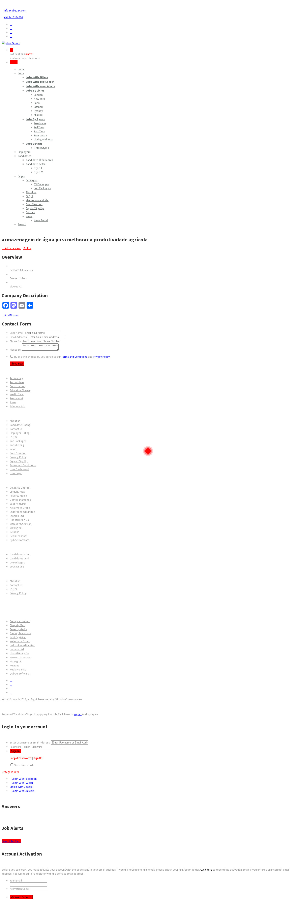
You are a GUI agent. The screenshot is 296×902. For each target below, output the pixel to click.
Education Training (20, 390)
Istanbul (38, 107)
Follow (27, 248)
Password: (16, 747)
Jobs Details (34, 143)
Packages (31, 180)
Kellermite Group (20, 508)
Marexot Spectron (20, 524)
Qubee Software (19, 540)
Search (22, 224)
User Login (16, 473)
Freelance (40, 123)
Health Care (17, 394)
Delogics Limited (20, 487)
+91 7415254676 (13, 17)
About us (31, 192)
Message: (15, 349)
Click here (206, 869)
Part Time (39, 131)
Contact (30, 212)
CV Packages (41, 184)
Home (21, 69)
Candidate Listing (20, 425)
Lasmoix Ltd (17, 516)
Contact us (16, 429)
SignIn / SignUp (35, 208)
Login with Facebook (24, 778)
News (29, 216)
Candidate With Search (39, 160)
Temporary (40, 135)
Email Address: (18, 337)
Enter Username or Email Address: (30, 742)
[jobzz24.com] (11, 43)
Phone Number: (19, 341)
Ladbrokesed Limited (22, 512)
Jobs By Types (35, 119)
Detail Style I (41, 148)
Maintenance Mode (37, 200)
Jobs (21, 73)
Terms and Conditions (74, 356)
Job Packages (42, 188)
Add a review (12, 248)
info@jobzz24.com (15, 10)
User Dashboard (19, 469)
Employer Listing (20, 433)
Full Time (39, 127)
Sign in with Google (21, 787)
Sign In (14, 62)
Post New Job (34, 204)
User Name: (16, 333)
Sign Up (37, 758)
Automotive (17, 382)
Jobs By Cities (35, 90)
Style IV (38, 172)
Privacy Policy (101, 356)
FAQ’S (29, 196)
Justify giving (18, 504)
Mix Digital (16, 528)
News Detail (41, 220)
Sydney (38, 111)
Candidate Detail (36, 164)
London (38, 95)
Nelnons (14, 532)
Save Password (23, 765)
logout (78, 714)
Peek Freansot (18, 536)
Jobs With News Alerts (40, 86)
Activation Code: (19, 889)
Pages (21, 176)
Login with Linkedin (23, 791)
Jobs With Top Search (40, 81)
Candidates (24, 156)
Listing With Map (43, 139)
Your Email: (16, 880)
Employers (24, 152)
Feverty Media (18, 495)
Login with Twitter (22, 783)
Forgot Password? (21, 758)
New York (39, 99)
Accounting (16, 378)
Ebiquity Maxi (17, 491)
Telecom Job (17, 406)
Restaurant (16, 398)
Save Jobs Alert (11, 841)
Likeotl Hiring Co (19, 520)
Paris (37, 103)
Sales (13, 402)
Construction (17, 386)
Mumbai (38, 115)
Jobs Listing (17, 445)
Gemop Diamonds (20, 499)
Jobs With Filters (37, 77)
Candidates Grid (19, 558)
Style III (38, 168)
